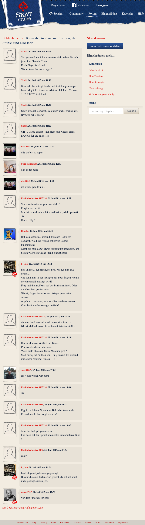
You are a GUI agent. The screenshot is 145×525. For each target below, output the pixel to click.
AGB (97, 522)
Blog (34, 522)
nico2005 (25, 146)
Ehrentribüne (109, 13)
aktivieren (83, 5)
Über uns (77, 522)
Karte (53, 522)
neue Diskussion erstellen (105, 46)
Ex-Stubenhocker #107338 (34, 198)
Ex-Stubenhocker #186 (32, 404)
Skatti (24, 51)
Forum (92, 13)
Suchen (131, 110)
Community (76, 13)
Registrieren (58, 5)
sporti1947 (26, 370)
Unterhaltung (96, 88)
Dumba (25, 231)
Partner (88, 522)
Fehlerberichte (13, 37)
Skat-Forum (96, 37)
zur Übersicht (9, 507)
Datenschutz (108, 522)
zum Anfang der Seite (31, 507)
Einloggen (102, 5)
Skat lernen (64, 522)
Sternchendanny (29, 163)
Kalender (127, 13)
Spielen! (58, 13)
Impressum (123, 522)
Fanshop (43, 522)
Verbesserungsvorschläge (102, 94)
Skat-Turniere (96, 76)
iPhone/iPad (22, 522)
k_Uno (24, 263)
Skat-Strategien (97, 82)
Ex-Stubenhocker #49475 (33, 316)
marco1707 (26, 492)
